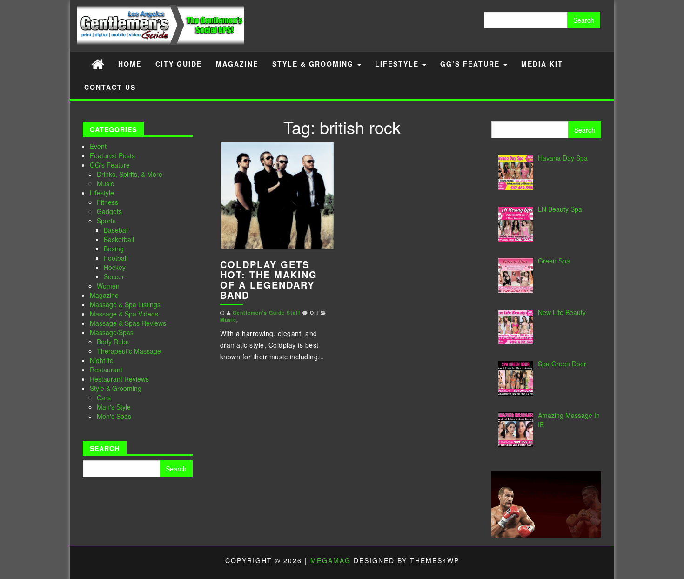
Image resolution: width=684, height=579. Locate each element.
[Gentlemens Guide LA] (97, 64)
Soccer (114, 276)
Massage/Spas (112, 332)
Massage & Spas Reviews (128, 323)
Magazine (237, 63)
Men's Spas (114, 416)
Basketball (119, 239)
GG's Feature (110, 164)
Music (105, 183)
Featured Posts (112, 155)
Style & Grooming (314, 63)
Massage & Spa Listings (125, 304)
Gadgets (109, 211)
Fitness (107, 202)
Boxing (114, 248)
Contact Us (110, 87)
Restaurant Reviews (119, 379)
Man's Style (114, 406)
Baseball (116, 230)
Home (129, 63)
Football (115, 258)
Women (108, 285)
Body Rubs (113, 341)
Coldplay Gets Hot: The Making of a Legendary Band (268, 279)
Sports (106, 220)
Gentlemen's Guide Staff (267, 312)
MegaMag (330, 560)
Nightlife (102, 360)
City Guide (178, 63)
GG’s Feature (471, 63)
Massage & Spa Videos (124, 313)
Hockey (115, 267)
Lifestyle (398, 63)
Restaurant (106, 369)
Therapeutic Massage (129, 351)
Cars (104, 397)
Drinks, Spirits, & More (129, 174)
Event (98, 146)
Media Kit (542, 63)
